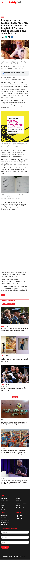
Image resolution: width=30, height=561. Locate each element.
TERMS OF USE (5, 522)
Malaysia (4, 498)
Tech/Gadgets (20, 507)
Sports (18, 505)
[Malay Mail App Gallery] (18, 519)
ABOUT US (4, 518)
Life (2, 17)
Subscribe (5, 547)
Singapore (4, 500)
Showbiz (18, 498)
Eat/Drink (4, 509)
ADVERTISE (4, 524)
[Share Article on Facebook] (12, 38)
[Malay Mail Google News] (21, 519)
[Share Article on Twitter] (9, 38)
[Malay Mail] (15, 3)
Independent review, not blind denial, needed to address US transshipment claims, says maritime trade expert (13, 452)
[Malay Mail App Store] (18, 516)
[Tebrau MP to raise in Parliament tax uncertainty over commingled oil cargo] (15, 409)
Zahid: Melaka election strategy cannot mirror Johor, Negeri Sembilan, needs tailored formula (14, 482)
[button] (27, 73)
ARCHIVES (4, 515)
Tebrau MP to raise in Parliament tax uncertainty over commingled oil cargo (14, 423)
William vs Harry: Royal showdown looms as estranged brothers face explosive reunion (14, 330)
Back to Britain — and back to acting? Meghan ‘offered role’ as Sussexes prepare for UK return (13, 388)
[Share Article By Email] (3, 38)
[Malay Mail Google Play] (21, 516)
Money (3, 505)
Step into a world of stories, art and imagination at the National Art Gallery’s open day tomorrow (15, 359)
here (25, 68)
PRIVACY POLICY (5, 520)
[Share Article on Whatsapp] (6, 38)
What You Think (21, 503)
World (3, 503)
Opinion (18, 500)
